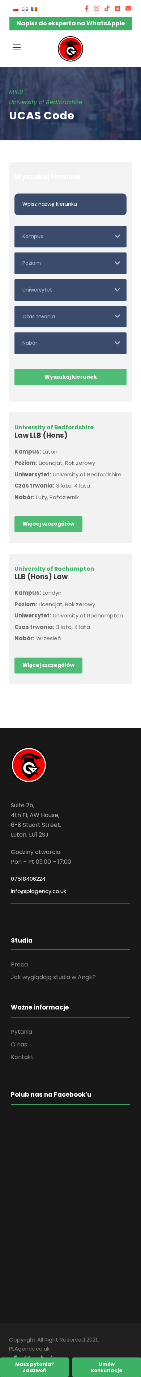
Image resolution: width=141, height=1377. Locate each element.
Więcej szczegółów (48, 523)
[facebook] (87, 8)
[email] (128, 8)
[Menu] (16, 47)
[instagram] (96, 8)
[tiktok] (107, 8)
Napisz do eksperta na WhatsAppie (71, 23)
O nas (19, 1044)
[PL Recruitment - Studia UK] (70, 48)
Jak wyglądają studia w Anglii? (53, 977)
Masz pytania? (34, 1367)
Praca (19, 964)
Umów (106, 1367)
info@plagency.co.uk (38, 891)
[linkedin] (117, 8)
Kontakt (22, 1057)
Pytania (21, 1032)
